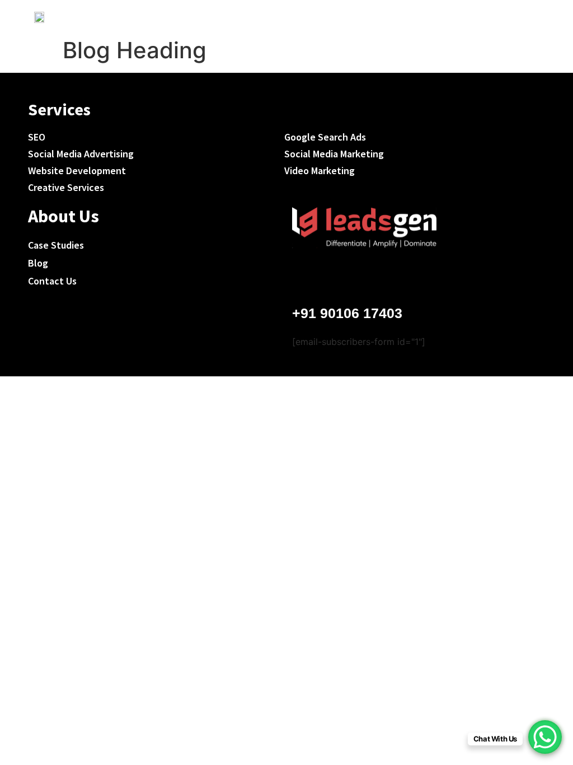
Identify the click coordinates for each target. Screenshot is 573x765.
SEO (36, 136)
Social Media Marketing (334, 153)
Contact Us (52, 280)
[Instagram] (342, 275)
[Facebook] (308, 275)
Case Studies (56, 245)
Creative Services (66, 187)
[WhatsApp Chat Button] (545, 737)
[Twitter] (376, 275)
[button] (528, 16)
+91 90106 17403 (347, 313)
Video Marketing (319, 170)
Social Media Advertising (81, 153)
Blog (38, 262)
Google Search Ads (325, 136)
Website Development (77, 170)
